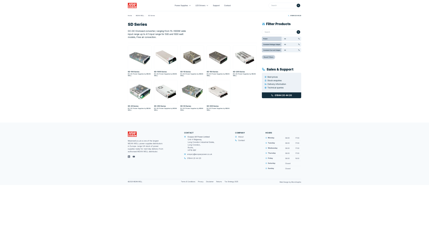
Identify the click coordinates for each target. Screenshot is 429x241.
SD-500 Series (213, 106)
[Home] (132, 5)
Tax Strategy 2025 (231, 182)
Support (216, 5)
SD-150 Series (212, 72)
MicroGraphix (296, 182)
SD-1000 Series (160, 72)
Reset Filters (268, 57)
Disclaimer (210, 182)
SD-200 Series (239, 72)
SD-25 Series (133, 106)
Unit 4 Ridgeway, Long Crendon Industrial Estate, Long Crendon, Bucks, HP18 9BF (201, 144)
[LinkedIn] (129, 157)
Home (130, 15)
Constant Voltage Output (271, 44)
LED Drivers (200, 5)
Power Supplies (181, 5)
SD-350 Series (160, 106)
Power (265, 39)
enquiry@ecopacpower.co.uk (199, 154)
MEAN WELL (140, 15)
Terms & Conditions (188, 182)
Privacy (200, 182)
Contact (227, 5)
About (240, 137)
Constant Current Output (271, 50)
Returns (219, 182)
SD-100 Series (133, 72)
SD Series (151, 15)
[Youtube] (134, 157)
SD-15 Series (185, 72)
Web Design (284, 182)
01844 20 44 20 (295, 15)
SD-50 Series (185, 106)
